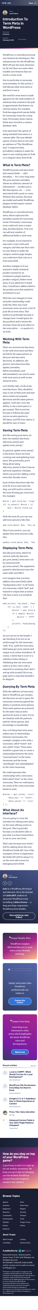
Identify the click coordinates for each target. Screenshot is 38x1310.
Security (23, 1212)
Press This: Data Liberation (22, 1112)
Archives (6, 1205)
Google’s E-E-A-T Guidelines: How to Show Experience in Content (22, 1101)
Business (6, 1212)
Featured (6, 34)
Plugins (23, 1209)
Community (7, 1215)
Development (8, 1219)
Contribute (7, 1243)
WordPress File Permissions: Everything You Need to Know (22, 1087)
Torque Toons (25, 1222)
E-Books (6, 1222)
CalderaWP (10, 895)
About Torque (8, 1239)
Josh (5, 889)
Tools (22, 1219)
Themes (23, 1215)
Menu (31, 3)
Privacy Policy (25, 1243)
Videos (22, 1225)
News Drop (24, 1205)
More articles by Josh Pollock (19, 916)
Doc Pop (11, 1115)
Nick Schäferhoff (15, 1080)
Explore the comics (20, 1001)
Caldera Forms (20, 902)
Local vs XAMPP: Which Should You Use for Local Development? (20, 1074)
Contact (23, 1239)
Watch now (20, 1052)
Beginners (7, 1209)
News (22, 1202)
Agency (5, 1202)
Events (5, 1225)
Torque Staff (13, 1128)
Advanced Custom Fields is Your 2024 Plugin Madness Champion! (21, 1122)
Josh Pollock (13, 13)
